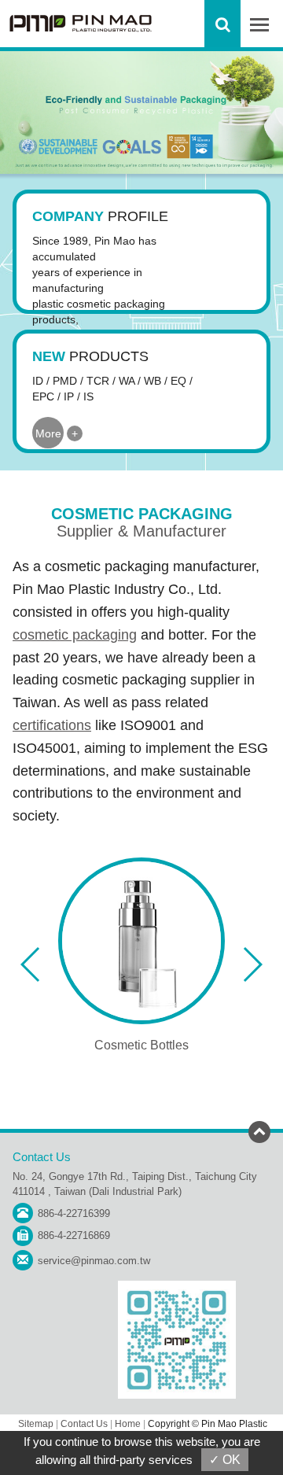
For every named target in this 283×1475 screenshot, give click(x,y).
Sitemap (35, 1423)
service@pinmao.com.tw (94, 1261)
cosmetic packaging (75, 635)
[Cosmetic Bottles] (141, 940)
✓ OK (225, 1459)
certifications (52, 725)
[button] (31, 964)
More (48, 433)
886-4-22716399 (74, 1213)
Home (128, 1423)
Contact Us (84, 1423)
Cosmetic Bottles (141, 1045)
